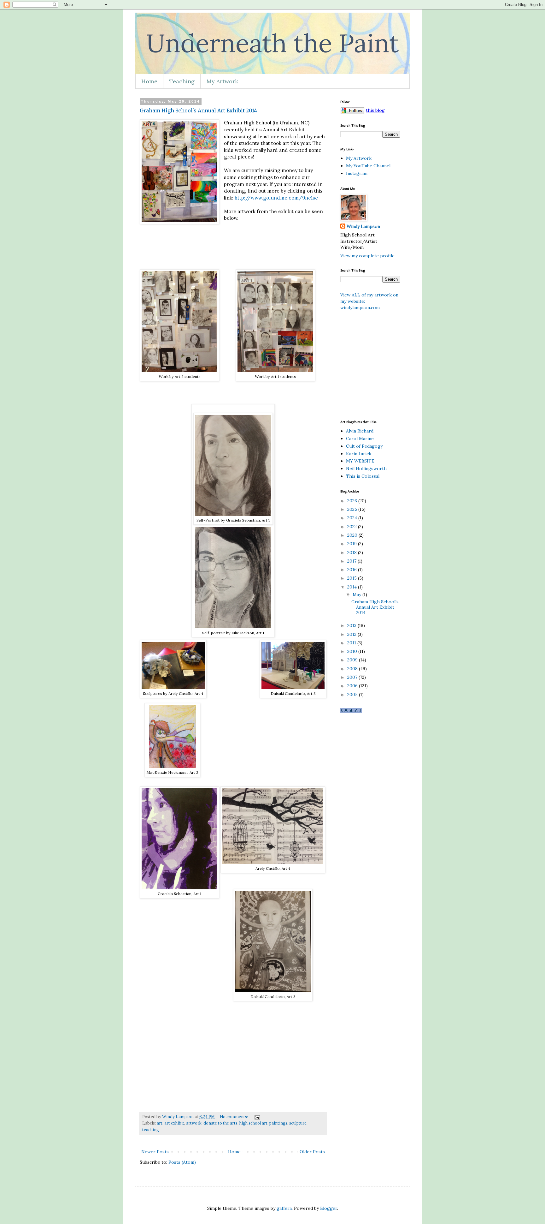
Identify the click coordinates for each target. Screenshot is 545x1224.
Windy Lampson (363, 226)
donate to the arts (220, 1122)
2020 (353, 535)
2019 (352, 543)
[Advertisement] (414, 364)
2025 (352, 509)
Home (149, 81)
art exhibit (174, 1122)
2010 (352, 651)
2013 (352, 625)
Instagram (356, 173)
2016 (352, 569)
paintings (278, 1122)
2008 (353, 669)
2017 (352, 561)
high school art (253, 1122)
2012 (352, 634)
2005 (353, 694)
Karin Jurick (358, 454)
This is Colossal (362, 476)
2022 (352, 526)
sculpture (298, 1122)
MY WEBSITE (360, 461)
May (357, 594)
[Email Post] (257, 1116)
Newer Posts (155, 1152)
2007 (353, 677)
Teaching (182, 81)
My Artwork (222, 81)
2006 (353, 686)
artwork (194, 1122)
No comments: (234, 1116)
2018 (352, 552)
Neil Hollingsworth (366, 468)
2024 (352, 518)
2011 (352, 643)
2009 (353, 660)
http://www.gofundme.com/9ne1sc (276, 198)
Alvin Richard (359, 431)
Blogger (328, 1208)
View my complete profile (367, 256)
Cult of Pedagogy (364, 446)
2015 (352, 578)
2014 (352, 587)
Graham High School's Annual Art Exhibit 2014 (198, 110)
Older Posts (312, 1152)
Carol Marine (360, 438)
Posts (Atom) (182, 1162)
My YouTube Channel (368, 166)
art (159, 1122)
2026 (352, 501)
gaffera (284, 1208)
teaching (150, 1129)
